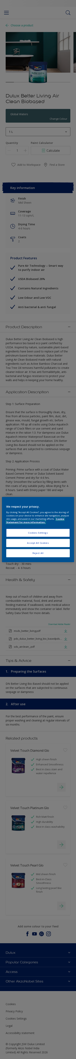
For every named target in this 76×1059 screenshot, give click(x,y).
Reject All (38, 553)
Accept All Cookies (38, 542)
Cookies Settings (38, 532)
